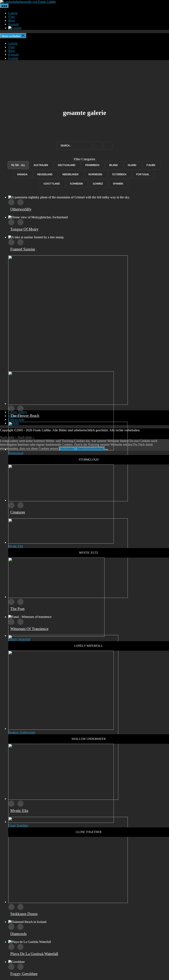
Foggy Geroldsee (24, 974)
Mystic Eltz (19, 810)
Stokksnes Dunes (24, 914)
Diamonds (18, 934)
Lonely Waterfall (19, 639)
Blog (11, 20)
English (13, 58)
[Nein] (106, 449)
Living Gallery (17, 412)
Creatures (17, 512)
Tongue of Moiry (24, 229)
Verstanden (67, 448)
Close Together (18, 825)
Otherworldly (21, 209)
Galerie (13, 13)
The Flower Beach (24, 415)
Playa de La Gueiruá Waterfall (34, 954)
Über (11, 17)
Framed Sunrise (22, 249)
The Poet (17, 609)
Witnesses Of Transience (29, 629)
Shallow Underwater (21, 732)
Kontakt (13, 24)
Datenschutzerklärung (90, 448)
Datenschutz (16, 419)
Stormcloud (15, 453)
